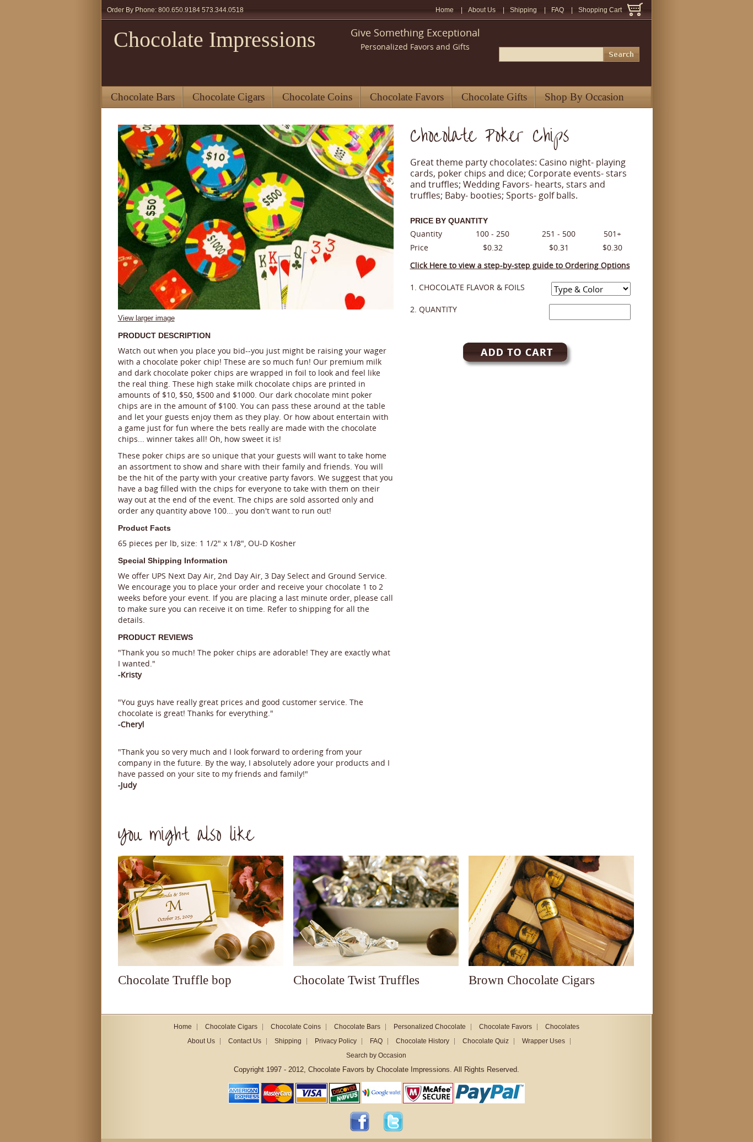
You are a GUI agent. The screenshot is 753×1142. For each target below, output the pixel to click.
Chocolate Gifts (494, 97)
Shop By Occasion (584, 97)
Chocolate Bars (143, 97)
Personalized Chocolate (430, 1027)
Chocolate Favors (407, 97)
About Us (482, 10)
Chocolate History (422, 1041)
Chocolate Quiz (485, 1041)
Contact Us (244, 1041)
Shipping (523, 10)
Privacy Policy (336, 1041)
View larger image (146, 318)
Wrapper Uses (543, 1041)
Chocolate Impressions (215, 39)
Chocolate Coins (317, 97)
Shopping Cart (600, 10)
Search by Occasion (376, 1055)
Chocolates (562, 1027)
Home (444, 10)
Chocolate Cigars (228, 97)
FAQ (557, 10)
